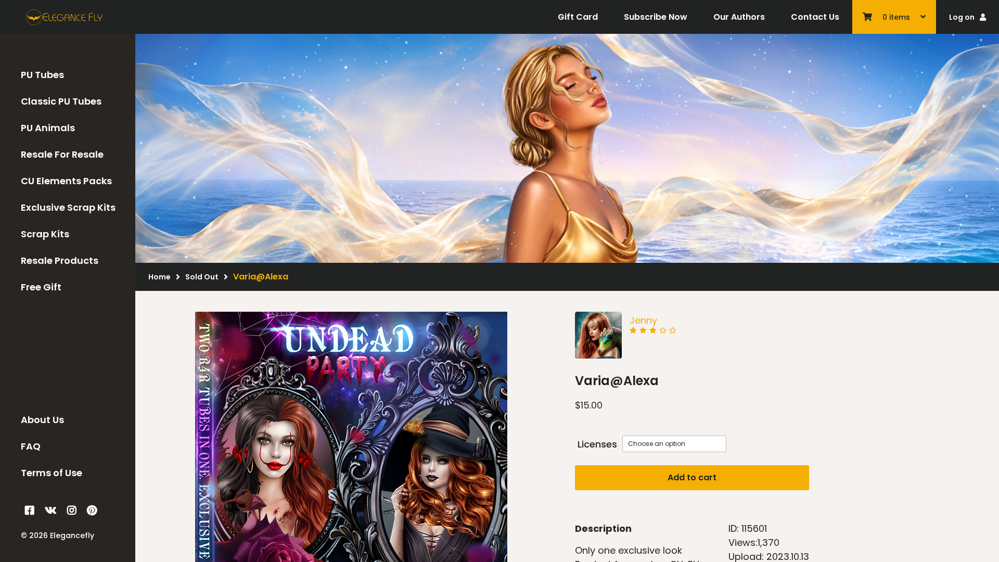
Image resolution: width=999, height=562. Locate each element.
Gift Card (578, 17)
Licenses (597, 444)
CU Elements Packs (66, 180)
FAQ (31, 446)
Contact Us (815, 17)
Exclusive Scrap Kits (68, 207)
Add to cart (692, 477)
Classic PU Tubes (61, 101)
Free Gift (41, 286)
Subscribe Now (655, 17)
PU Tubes (42, 74)
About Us (42, 419)
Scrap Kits (45, 233)
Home (159, 277)
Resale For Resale (62, 154)
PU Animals (48, 127)
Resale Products (59, 260)
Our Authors (739, 17)
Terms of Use (51, 472)
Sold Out (202, 277)
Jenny (643, 320)
